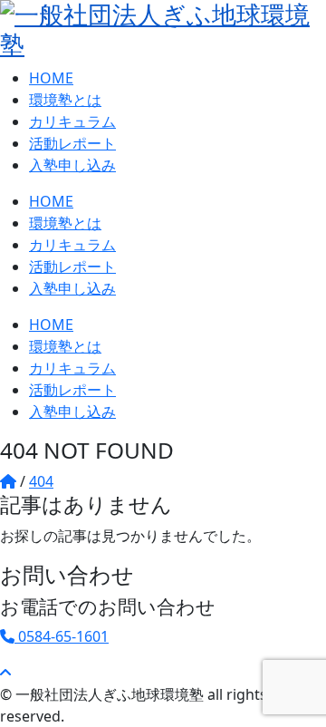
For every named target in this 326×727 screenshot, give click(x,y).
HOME (51, 78)
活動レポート (72, 143)
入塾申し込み (72, 165)
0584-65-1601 (61, 636)
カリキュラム (72, 121)
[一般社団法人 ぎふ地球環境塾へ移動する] (8, 481)
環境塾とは (65, 100)
